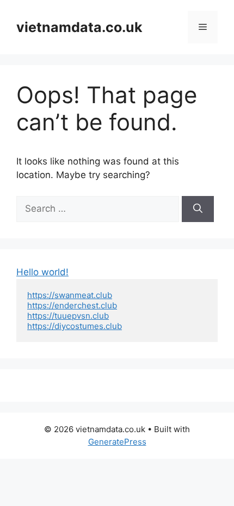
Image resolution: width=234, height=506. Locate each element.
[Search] (198, 209)
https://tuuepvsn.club (68, 316)
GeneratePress (117, 442)
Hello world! (42, 272)
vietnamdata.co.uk (79, 27)
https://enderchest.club (72, 305)
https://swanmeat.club (69, 295)
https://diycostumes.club (74, 326)
